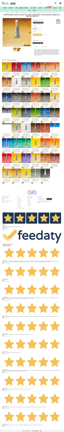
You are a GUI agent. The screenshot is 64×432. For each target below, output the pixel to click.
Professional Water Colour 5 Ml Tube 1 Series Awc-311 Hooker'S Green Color (45, 89)
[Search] (40, 3)
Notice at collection (26, 430)
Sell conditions (19, 198)
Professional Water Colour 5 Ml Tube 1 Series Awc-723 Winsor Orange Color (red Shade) (45, 150)
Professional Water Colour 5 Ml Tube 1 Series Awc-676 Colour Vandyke (36, 135)
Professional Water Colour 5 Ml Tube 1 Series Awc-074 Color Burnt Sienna (55, 74)
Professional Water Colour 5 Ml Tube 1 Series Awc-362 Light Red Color (35, 104)
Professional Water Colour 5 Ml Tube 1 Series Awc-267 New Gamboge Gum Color (35, 89)
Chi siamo (18, 199)
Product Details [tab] (44, 46)
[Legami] (60, 8)
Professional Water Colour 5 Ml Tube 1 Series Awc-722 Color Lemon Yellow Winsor (35, 150)
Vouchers (29, 203)
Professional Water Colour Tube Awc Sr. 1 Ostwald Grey (45, 180)
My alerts (29, 205)
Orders (29, 199)
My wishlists (29, 204)
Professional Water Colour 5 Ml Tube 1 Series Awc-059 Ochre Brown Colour (45, 74)
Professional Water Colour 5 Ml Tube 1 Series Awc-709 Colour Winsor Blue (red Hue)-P (7, 150)
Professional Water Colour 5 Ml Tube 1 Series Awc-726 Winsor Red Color (7, 165)
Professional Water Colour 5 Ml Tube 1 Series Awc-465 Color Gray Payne (26, 120)
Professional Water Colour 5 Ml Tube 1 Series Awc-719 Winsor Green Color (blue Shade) (16, 150)
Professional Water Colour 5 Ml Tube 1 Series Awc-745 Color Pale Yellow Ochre (35, 165)
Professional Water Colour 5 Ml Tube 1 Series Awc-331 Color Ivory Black (16, 104)
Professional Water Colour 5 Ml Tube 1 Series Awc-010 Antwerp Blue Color (26, 74)
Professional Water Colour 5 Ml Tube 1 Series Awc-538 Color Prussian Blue (45, 120)
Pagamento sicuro (20, 200)
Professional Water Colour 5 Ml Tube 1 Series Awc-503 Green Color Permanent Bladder (35, 120)
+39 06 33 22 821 (6, 202)
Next (30, 32)
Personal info (30, 198)
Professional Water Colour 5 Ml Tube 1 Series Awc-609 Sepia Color (55, 120)
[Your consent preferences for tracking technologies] (62, 430)
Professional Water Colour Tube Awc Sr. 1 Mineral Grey (35, 180)
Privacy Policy (19, 205)
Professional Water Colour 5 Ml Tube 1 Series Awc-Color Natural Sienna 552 (6, 180)
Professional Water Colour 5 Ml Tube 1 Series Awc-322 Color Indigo (7, 104)
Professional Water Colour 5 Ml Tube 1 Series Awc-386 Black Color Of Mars (45, 104)
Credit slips (29, 200)
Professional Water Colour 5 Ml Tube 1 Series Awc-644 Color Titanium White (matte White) (26, 135)
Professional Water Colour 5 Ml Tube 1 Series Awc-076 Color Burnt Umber (7, 89)
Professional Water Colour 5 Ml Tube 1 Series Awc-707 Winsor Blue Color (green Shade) (55, 135)
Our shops (18, 204)
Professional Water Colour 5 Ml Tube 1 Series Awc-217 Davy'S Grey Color (26, 89)
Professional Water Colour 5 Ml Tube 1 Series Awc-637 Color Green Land (7, 135)
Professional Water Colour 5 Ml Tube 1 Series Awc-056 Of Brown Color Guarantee (35, 75)
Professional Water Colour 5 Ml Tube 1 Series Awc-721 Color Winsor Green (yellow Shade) (26, 150)
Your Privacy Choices (35, 430)
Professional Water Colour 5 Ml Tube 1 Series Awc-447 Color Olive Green (16, 120)
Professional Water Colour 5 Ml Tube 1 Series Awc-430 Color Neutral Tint (7, 120)
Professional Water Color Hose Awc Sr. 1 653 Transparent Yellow (6, 74)
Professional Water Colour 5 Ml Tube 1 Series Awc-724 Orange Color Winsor (55, 150)
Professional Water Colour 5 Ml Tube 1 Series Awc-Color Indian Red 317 (45, 165)
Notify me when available (38, 22)
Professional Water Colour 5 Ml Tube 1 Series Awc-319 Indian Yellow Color (55, 89)
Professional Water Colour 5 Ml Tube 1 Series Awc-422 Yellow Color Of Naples (55, 104)
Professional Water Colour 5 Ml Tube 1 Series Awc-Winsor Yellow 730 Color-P (26, 180)
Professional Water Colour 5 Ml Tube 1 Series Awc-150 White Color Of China (16, 89)
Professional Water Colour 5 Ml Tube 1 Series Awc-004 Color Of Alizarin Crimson (16, 74)
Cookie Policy (19, 207)
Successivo (8, 245)
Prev (4, 32)
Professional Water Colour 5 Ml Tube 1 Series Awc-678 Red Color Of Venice (45, 135)
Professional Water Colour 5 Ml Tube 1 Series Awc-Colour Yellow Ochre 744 (16, 180)
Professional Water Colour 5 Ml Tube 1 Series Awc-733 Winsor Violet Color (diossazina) (26, 166)
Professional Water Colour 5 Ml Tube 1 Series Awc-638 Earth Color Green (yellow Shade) (16, 135)
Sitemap (18, 203)
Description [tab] (36, 46)
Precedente (4, 245)
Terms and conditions (20, 208)
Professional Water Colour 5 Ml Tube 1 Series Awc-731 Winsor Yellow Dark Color (16, 165)
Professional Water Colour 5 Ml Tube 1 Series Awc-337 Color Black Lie (26, 104)
